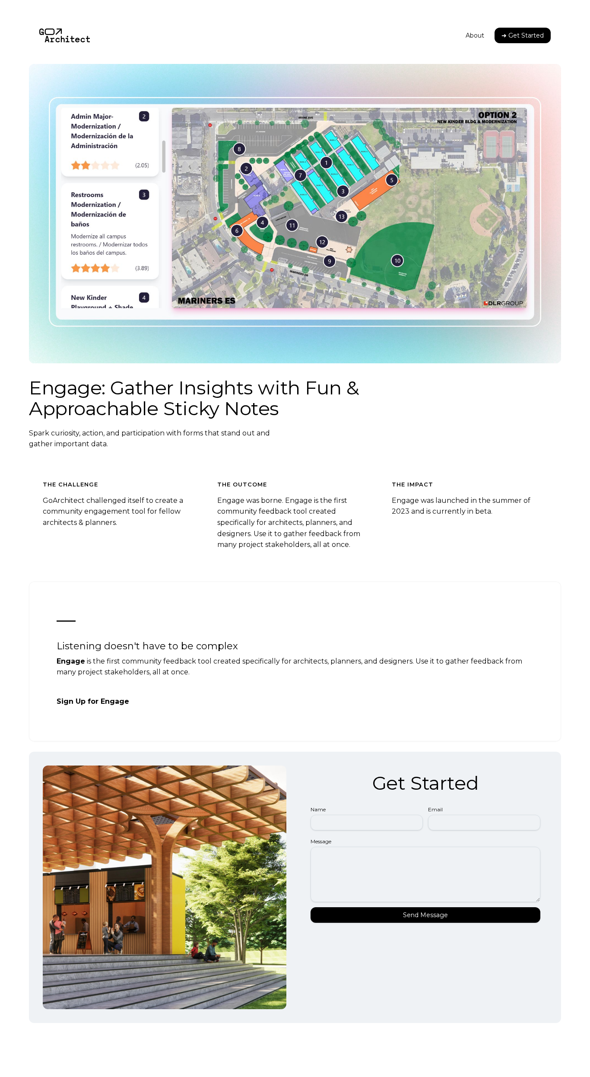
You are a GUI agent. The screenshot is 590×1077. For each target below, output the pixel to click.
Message (321, 841)
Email (435, 809)
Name (318, 809)
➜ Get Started (522, 35)
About (475, 35)
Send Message (425, 915)
